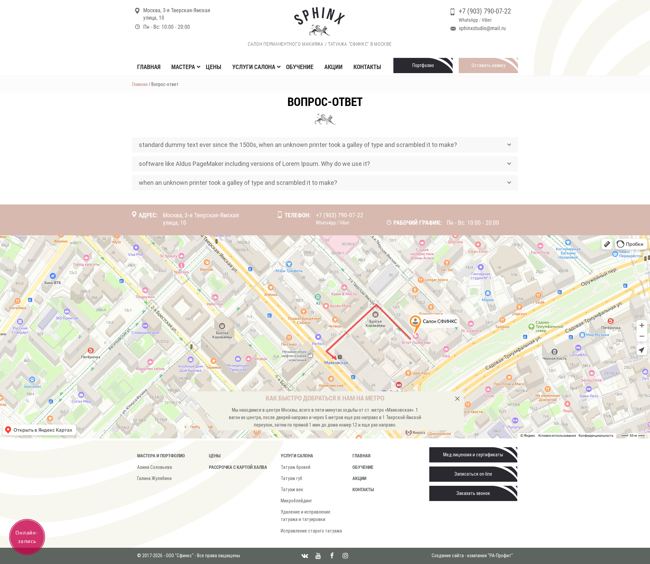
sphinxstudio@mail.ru (482, 28)
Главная (148, 67)
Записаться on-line (473, 474)
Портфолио (423, 65)
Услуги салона (297, 455)
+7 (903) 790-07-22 (485, 11)
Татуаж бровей (295, 467)
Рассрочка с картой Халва (238, 467)
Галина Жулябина (154, 478)
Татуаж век (292, 489)
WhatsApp (468, 20)
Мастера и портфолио (161, 455)
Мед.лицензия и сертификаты (473, 454)
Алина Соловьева (154, 467)
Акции (333, 67)
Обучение (299, 67)
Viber (487, 20)
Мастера (183, 67)
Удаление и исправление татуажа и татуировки (305, 515)
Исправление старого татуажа (311, 531)
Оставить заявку (488, 65)
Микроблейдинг (296, 500)
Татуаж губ (291, 478)
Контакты (367, 67)
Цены (213, 67)
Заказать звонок (473, 493)
